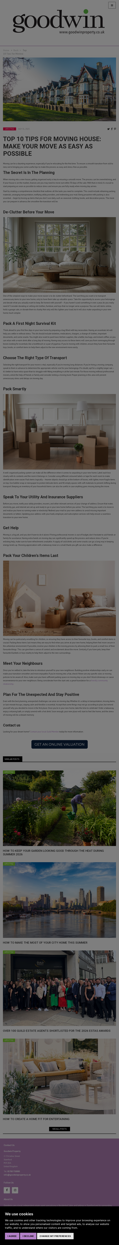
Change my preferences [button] (55, 1236)
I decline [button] (28, 1236)
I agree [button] (12, 1236)
